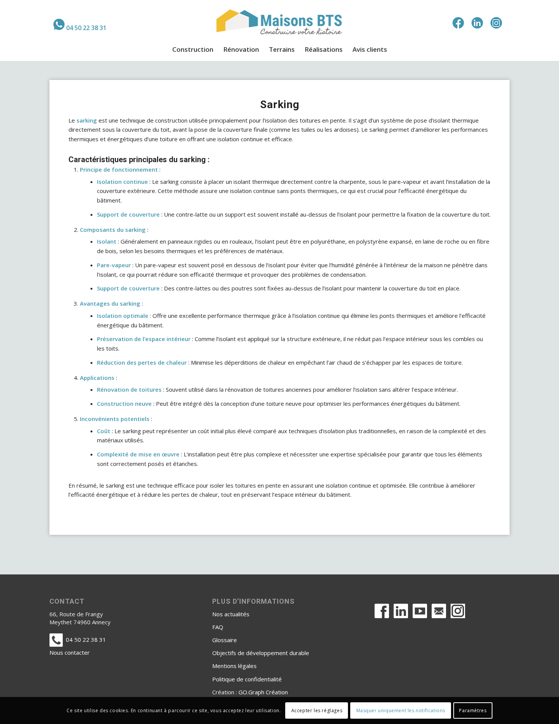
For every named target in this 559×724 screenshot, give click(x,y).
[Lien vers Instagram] (496, 23)
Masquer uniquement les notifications (401, 710)
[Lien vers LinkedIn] (477, 23)
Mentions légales (234, 666)
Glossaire (224, 640)
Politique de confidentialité (247, 679)
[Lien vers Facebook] (458, 23)
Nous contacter (69, 652)
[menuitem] (79, 24)
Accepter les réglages (317, 710)
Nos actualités (230, 614)
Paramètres (472, 710)
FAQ (217, 627)
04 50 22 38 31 (86, 28)
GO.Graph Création (263, 692)
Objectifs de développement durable (260, 653)
